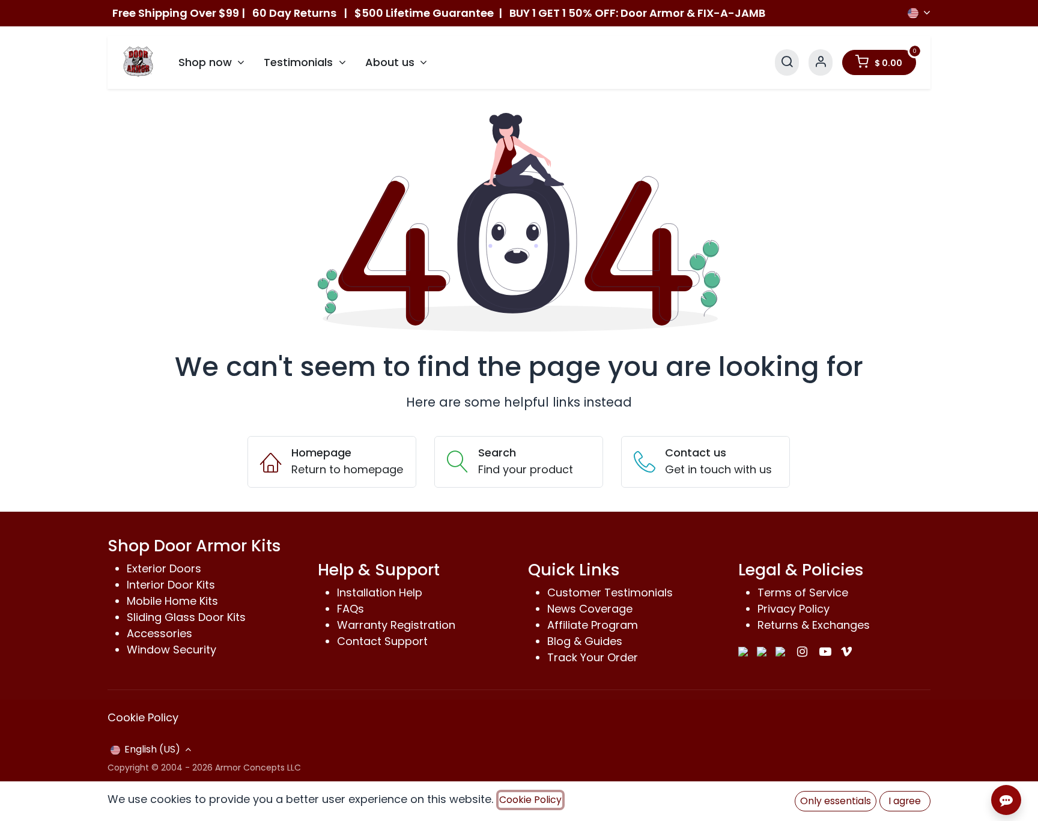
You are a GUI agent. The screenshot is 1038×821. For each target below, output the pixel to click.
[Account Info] (821, 62)
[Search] (787, 62)
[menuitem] (212, 62)
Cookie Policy (143, 717)
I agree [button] (904, 801)
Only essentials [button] (835, 801)
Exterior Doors (164, 568)
